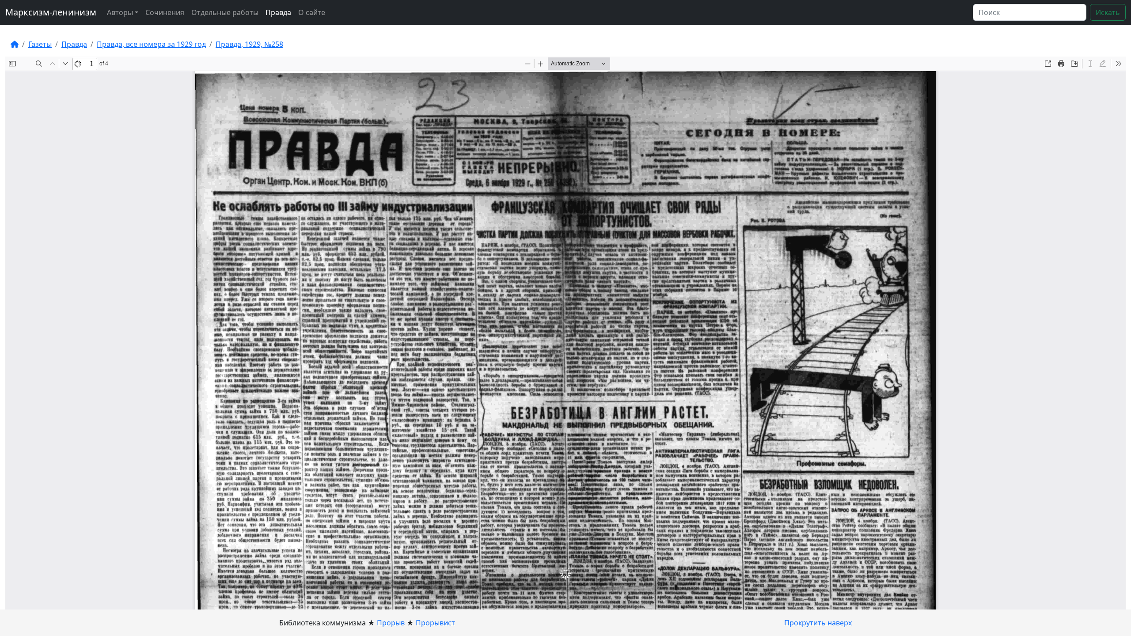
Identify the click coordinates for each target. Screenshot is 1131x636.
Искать (1108, 12)
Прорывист (435, 623)
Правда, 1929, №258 (249, 44)
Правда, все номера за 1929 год (151, 44)
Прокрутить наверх (818, 623)
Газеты (40, 44)
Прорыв (391, 623)
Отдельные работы (224, 12)
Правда (278, 12)
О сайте (311, 12)
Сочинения (164, 12)
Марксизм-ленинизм (50, 12)
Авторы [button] (120, 12)
